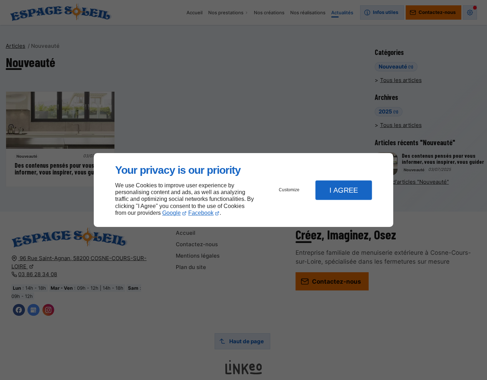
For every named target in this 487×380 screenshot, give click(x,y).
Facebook (201, 213)
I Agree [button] (343, 190)
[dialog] (243, 190)
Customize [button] (289, 189)
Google (171, 213)
